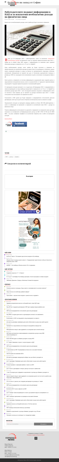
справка (17, 156)
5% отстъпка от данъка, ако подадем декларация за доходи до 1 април (25, 381)
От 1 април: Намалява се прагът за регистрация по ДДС (20, 342)
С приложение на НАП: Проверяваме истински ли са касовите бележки (24, 349)
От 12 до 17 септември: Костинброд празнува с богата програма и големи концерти (27, 276)
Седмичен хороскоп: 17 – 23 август (15, 273)
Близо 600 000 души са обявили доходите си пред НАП (20, 338)
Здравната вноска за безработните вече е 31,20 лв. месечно (22, 404)
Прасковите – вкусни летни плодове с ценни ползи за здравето (22, 295)
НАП (6, 156)
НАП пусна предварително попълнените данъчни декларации (22, 310)
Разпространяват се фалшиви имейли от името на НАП (20, 364)
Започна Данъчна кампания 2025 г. (15, 353)
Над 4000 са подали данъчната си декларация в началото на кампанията (25, 314)
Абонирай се (43, 424)
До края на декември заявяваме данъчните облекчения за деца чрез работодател (27, 322)
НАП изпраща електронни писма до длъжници (18, 407)
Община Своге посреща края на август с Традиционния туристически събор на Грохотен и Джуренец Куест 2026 (29, 260)
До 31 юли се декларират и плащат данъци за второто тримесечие (23, 368)
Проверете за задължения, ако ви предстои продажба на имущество (24, 325)
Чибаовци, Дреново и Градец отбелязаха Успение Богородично (22, 280)
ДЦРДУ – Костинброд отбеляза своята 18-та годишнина (21, 265)
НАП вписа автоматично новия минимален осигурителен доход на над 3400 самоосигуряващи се (25, 334)
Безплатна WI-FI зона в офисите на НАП (16, 389)
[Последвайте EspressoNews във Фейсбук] (16, 124)
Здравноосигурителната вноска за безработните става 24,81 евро (23, 303)
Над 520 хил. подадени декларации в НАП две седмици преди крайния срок (26, 307)
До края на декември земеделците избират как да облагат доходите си (25, 357)
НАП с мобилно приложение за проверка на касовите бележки (22, 396)
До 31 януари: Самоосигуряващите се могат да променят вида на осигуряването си (27, 392)
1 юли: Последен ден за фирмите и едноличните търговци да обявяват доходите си (28, 372)
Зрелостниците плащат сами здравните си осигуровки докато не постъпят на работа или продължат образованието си (29, 376)
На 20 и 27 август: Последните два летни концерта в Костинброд (23, 256)
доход (11, 156)
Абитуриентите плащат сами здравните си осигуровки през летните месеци (25, 329)
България (29, 176)
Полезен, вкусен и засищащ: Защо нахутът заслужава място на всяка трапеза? (26, 288)
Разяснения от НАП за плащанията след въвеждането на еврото (23, 318)
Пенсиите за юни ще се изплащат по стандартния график (21, 415)
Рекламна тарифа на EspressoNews (35, 435)
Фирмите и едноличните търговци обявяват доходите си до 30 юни (23, 411)
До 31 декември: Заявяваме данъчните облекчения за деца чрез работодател (26, 361)
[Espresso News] (11, 437)
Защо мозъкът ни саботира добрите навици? (18, 291)
